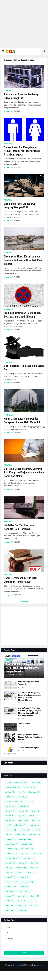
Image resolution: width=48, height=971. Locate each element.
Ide (8, 825)
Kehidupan (34, 835)
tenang (21, 905)
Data (29, 801)
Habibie (10, 816)
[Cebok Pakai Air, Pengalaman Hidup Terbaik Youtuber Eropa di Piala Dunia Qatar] (24, 129)
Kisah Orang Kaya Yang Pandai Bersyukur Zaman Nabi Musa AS (22, 420)
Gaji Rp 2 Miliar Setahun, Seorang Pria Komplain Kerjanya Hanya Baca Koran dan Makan (24, 472)
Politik (24, 887)
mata (9, 872)
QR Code (25, 891)
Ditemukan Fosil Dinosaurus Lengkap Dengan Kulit (19, 205)
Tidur (33, 905)
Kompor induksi (13, 858)
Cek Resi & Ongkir (14, 801)
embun (23, 811)
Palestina (24, 877)
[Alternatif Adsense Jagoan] (10, 750)
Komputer (29, 858)
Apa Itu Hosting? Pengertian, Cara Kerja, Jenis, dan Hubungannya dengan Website (24, 668)
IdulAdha (20, 825)
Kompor (37, 853)
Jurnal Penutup (24, 724)
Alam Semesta (12, 787)
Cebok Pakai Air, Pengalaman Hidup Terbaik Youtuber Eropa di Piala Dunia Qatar (22, 151)
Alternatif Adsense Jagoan (28, 747)
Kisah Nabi (11, 853)
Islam (36, 830)
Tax (33, 901)
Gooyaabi (39, 965)
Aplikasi (10, 792)
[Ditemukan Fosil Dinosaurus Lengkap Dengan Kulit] (24, 185)
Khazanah (11, 849)
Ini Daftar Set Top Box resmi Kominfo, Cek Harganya (19, 527)
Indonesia (34, 825)
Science (34, 896)
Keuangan (26, 844)
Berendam (34, 792)
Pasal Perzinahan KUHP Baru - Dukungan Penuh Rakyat (21, 579)
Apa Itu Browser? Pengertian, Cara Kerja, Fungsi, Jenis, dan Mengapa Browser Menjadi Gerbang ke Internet (29, 712)
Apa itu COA (29, 787)
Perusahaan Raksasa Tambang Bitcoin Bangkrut (21, 96)
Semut (10, 901)
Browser (22, 797)
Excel (35, 811)
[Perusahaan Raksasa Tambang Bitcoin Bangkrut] (24, 76)
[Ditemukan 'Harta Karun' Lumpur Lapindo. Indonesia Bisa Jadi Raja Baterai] (24, 238)
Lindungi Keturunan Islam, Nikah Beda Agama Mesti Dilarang (22, 314)
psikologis (11, 891)
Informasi (11, 830)
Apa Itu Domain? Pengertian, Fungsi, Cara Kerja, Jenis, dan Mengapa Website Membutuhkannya (29, 696)
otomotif (10, 877)
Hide (32, 816)
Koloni (25, 853)
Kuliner (23, 863)
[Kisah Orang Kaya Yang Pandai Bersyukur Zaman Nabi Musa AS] (24, 400)
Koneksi (10, 863)
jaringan (20, 835)
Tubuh (9, 910)
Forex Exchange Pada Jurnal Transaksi (29, 683)
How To (23, 820)
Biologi (10, 797)
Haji (21, 816)
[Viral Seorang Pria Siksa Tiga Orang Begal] (24, 347)
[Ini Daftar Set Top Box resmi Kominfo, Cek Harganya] (24, 507)
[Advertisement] (24, 24)
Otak (31, 872)
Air (8, 783)
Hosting (10, 820)
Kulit (34, 863)
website (21, 910)
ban (22, 792)
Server (22, 901)
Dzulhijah (24, 806)
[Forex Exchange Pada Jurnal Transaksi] (10, 685)
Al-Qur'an (35, 783)
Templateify (18, 965)
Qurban (10, 896)
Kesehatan (25, 839)
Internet (24, 830)
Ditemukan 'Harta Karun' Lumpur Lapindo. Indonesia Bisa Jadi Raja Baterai (23, 260)
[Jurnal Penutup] (10, 727)
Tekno (9, 905)
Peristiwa (11, 887)
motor (20, 872)
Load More (24, 601)
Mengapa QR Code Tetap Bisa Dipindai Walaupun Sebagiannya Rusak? (30, 737)
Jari (9, 835)
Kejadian (10, 839)
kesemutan (11, 844)
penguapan (27, 882)
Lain (9, 868)
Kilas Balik (27, 849)
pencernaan (11, 882)
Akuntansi (20, 783)
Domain (10, 806)
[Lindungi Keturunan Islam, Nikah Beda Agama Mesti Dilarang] (24, 295)
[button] (3, 51)
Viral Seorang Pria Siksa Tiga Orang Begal (24, 367)
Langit (34, 868)
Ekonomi (10, 811)
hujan (36, 820)
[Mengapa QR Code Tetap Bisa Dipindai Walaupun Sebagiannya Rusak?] (10, 737)
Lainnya (21, 868)
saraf (21, 896)
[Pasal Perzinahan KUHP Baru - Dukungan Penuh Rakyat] (24, 560)
